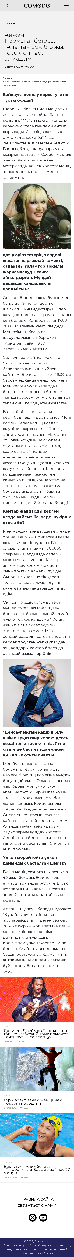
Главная (7, 78)
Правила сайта (37, 1199)
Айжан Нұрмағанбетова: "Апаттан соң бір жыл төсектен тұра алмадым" (34, 83)
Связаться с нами (37, 1205)
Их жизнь (10, 23)
